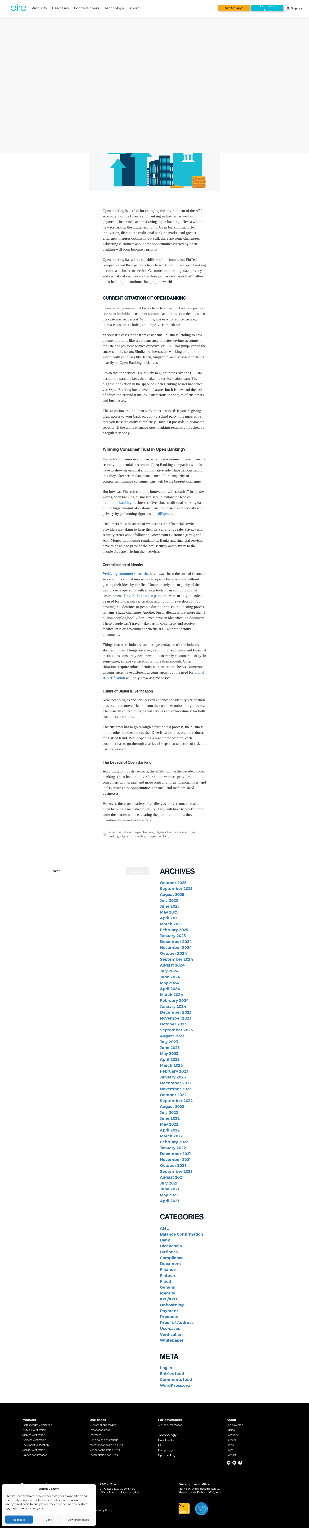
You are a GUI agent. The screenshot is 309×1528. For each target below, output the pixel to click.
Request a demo (267, 8)
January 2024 (173, 1006)
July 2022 (169, 1112)
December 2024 (176, 941)
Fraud (165, 1281)
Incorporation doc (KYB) (104, 1455)
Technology (114, 8)
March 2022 (171, 1136)
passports (161, 595)
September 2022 (176, 1100)
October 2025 (173, 882)
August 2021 (172, 1177)
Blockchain (171, 1246)
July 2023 (169, 1042)
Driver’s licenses (136, 595)
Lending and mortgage (104, 1440)
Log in (166, 1368)
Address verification (33, 1435)
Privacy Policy (103, 1510)
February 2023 (174, 1071)
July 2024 (169, 971)
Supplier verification (33, 1450)
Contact (231, 1455)
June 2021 (169, 1189)
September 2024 (176, 959)
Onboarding (172, 1305)
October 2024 (173, 953)
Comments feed (176, 1379)
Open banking (166, 1455)
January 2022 (173, 1148)
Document (170, 1263)
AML (164, 1228)
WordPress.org (175, 1385)
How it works (166, 1440)
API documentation (170, 1425)
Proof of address (100, 1430)
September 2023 (176, 1030)
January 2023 (173, 1077)
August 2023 (172, 1036)
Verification (171, 1334)
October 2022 (173, 1095)
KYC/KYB (168, 1299)
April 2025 (170, 918)
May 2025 (169, 912)
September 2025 (176, 888)
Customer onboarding (103, 1425)
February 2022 (174, 1142)
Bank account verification (36, 1425)
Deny (49, 1519)
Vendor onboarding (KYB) (105, 1450)
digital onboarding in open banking (145, 836)
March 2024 (171, 994)
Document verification (35, 1445)
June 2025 (170, 906)
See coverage (235, 1425)
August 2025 (172, 894)
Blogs (230, 1445)
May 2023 (169, 1053)
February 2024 (174, 1000)
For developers (86, 8)
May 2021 (169, 1195)
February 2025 (174, 930)
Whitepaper (172, 1340)
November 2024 (176, 947)
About (134, 8)
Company (233, 1435)
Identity (167, 1293)
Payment (169, 1311)
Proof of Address (177, 1322)
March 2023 (171, 1065)
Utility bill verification (33, 1430)
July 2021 (168, 1183)
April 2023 (170, 1059)
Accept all (19, 1519)
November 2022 (175, 1089)
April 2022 (170, 1130)
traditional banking (117, 502)
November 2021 (175, 1159)
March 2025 (171, 924)
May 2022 (169, 1124)
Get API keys (234, 8)
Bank (165, 1240)
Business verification (33, 1440)
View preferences (78, 1519)
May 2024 (169, 983)
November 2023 (175, 1018)
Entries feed (172, 1373)
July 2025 (169, 900)
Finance (168, 1269)
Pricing (231, 1430)
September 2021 (176, 1171)
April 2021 (169, 1201)
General (167, 1287)
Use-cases (60, 8)
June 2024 (170, 977)
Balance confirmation (34, 1455)
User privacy (165, 1450)
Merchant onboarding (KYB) (107, 1445)
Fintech (167, 1275)
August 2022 (172, 1106)
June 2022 (170, 1118)
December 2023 (176, 1012)
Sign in (294, 8)
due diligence (162, 513)
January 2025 (173, 936)
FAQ (160, 1445)
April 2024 (170, 989)
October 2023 (173, 1024)
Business (169, 1252)
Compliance (172, 1258)
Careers (231, 1440)
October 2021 (173, 1165)
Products (39, 8)
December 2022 (176, 1083)
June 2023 (170, 1047)
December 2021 (175, 1153)
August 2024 (172, 965)
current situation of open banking (131, 832)
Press (230, 1450)
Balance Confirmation (181, 1234)
